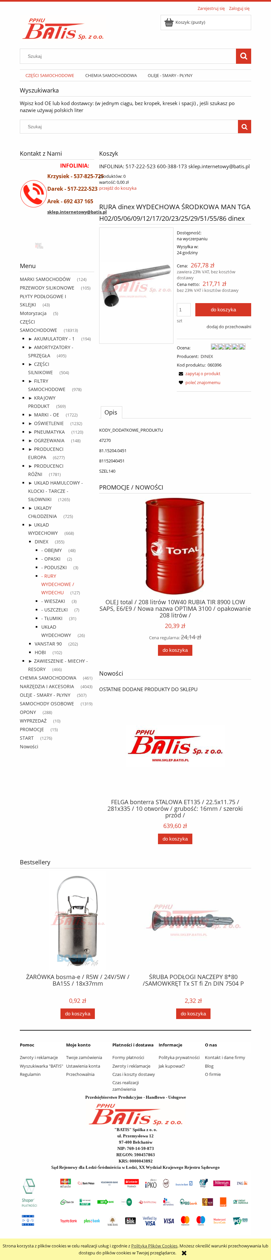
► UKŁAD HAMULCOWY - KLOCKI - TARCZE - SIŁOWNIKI (55, 491)
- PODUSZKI (54, 567)
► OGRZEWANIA (46, 440)
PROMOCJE (32, 729)
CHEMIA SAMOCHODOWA (48, 678)
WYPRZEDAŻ (33, 721)
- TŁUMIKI (51, 618)
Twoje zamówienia (84, 1057)
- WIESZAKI (53, 601)
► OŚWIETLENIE (46, 423)
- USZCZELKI (54, 610)
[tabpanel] (175, 450)
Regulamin (30, 1074)
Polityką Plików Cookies (154, 1246)
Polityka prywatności (179, 1057)
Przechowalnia (80, 1074)
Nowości (29, 746)
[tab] (111, 412)
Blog (209, 1066)
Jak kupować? (172, 1066)
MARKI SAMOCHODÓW (45, 279)
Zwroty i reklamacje (39, 1057)
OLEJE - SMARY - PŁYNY (45, 695)
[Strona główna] (63, 27)
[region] (57, 245)
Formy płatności (128, 1057)
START (27, 738)
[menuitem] (50, 75)
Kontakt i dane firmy (225, 1057)
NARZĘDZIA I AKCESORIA (47, 686)
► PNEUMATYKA (46, 432)
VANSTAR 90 (48, 644)
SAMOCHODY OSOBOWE (47, 703)
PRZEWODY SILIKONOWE (47, 288)
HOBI (40, 652)
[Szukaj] (243, 56)
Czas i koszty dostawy (133, 1074)
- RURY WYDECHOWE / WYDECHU (57, 584)
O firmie (213, 1074)
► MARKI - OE (43, 415)
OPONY (28, 712)
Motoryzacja (33, 313)
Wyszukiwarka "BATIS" (41, 1066)
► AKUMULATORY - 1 (51, 338)
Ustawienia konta (83, 1066)
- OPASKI (50, 559)
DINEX (41, 541)
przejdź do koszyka (117, 188)
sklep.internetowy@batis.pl (77, 212)
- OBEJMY (51, 550)
